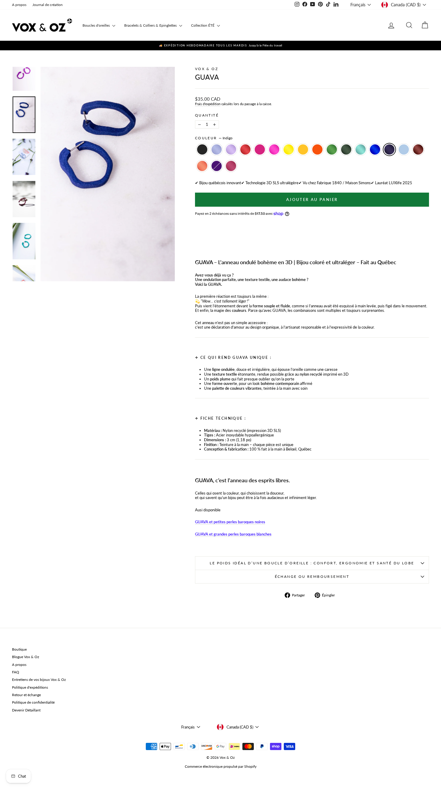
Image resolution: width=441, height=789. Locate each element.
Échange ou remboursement (312, 576)
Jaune (289, 149)
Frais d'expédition (207, 104)
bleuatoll (361, 149)
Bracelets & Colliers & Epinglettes (151, 25)
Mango (303, 149)
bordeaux (418, 149)
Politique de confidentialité (33, 702)
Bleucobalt (375, 149)
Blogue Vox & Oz (25, 657)
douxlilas (217, 149)
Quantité (207, 115)
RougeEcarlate (245, 149)
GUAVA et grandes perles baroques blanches (233, 534)
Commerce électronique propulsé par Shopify (220, 766)
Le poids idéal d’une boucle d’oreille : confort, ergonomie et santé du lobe (312, 563)
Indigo (389, 149)
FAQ (15, 672)
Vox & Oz (206, 68)
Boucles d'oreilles (96, 25)
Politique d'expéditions (30, 687)
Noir (202, 149)
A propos (19, 4)
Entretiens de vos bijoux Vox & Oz (39, 679)
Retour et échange (26, 695)
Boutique (19, 649)
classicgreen (332, 149)
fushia (260, 149)
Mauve (217, 166)
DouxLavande (231, 149)
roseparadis (231, 166)
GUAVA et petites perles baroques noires (230, 521)
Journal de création (47, 4)
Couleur (213, 138)
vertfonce (346, 149)
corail (202, 166)
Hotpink (274, 149)
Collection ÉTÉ (203, 25)
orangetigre (317, 149)
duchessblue (404, 149)
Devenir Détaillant (26, 710)
